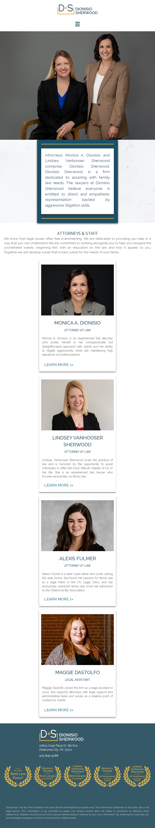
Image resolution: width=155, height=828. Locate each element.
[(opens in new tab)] (107, 775)
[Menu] (77, 24)
